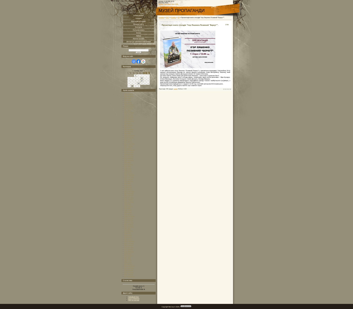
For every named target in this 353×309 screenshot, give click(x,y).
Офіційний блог (133, 297)
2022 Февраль (129, 251)
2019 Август (128, 189)
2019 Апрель (128, 181)
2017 (167, 17)
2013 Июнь (128, 127)
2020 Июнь (128, 210)
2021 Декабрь (129, 247)
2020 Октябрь (129, 218)
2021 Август (128, 239)
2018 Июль (128, 171)
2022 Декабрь (129, 272)
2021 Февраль (129, 227)
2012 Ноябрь (128, 115)
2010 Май (127, 100)
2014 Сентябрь (129, 135)
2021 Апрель (128, 231)
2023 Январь (128, 274)
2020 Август (128, 214)
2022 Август (128, 264)
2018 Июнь (128, 168)
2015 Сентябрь (129, 144)
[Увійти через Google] (143, 61)
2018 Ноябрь (128, 179)
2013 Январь (128, 119)
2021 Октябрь (129, 243)
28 (132, 86)
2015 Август (128, 142)
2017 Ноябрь (128, 154)
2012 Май (127, 110)
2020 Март (127, 204)
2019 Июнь (128, 185)
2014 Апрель (128, 131)
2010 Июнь (128, 102)
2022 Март (127, 253)
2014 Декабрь (129, 137)
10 (142, 78)
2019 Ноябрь (128, 195)
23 (138, 83)
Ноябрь (173, 17)
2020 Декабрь (129, 222)
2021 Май (127, 233)
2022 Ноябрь (128, 270)
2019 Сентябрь (129, 191)
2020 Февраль (129, 202)
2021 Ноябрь (128, 245)
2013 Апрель (128, 125)
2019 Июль (128, 187)
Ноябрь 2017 (138, 71)
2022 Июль (128, 262)
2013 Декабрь (129, 129)
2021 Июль (128, 237)
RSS (177, 4)
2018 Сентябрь (129, 175)
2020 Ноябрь (128, 220)
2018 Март (127, 162)
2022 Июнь (128, 260)
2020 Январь (128, 200)
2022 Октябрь (129, 268)
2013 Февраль (129, 121)
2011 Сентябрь (129, 106)
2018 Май (127, 166)
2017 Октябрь (129, 152)
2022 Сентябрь (129, 266)
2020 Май (127, 208)
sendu (175, 89)
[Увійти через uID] (134, 61)
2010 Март (127, 98)
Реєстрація (167, 4)
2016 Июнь (128, 148)
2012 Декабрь (129, 117)
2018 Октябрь (129, 177)
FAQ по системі (133, 300)
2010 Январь (128, 94)
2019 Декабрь (129, 197)
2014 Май (127, 133)
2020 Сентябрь (129, 216)
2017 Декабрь (129, 156)
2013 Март (127, 123)
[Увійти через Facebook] (138, 61)
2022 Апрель (128, 256)
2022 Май (127, 258)
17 (142, 81)
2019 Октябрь (129, 193)
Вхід (173, 4)
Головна (161, 4)
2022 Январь (128, 249)
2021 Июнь (128, 235)
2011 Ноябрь (128, 108)
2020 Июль (128, 212)
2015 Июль (128, 139)
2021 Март (127, 229)
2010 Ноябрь (128, 104)
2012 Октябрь (129, 113)
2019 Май (127, 183)
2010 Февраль (129, 96)
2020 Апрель (128, 206)
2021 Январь (128, 224)
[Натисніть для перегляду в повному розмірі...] (187, 68)
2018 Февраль (129, 160)
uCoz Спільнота (133, 298)
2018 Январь (128, 158)
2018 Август (128, 173)
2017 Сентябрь (129, 150)
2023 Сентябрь (129, 276)
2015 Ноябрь (128, 146)
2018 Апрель (128, 164)
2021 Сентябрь (129, 241)
